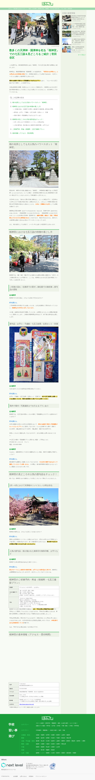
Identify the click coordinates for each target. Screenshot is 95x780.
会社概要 (15, 776)
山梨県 (58, 741)
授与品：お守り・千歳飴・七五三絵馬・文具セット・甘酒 (31, 112)
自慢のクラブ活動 (40, 725)
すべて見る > (82, 55)
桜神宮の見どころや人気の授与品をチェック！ (28, 119)
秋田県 (58, 735)
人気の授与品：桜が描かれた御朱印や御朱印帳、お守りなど (31, 125)
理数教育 (54, 723)
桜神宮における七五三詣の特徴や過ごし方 (26, 106)
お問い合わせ (23, 776)
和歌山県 (63, 744)
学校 (64, 730)
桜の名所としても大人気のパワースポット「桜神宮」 (30, 102)
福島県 (68, 735)
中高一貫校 (64, 725)
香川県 (42, 750)
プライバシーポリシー (41, 776)
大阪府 (47, 744)
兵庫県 (58, 744)
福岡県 (37, 753)
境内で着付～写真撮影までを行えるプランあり (27, 115)
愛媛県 (47, 750)
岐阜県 (78, 741)
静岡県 (68, 741)
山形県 (63, 735)
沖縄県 (74, 753)
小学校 (71, 725)
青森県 (42, 735)
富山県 (42, 741)
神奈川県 (69, 738)
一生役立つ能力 (53, 730)
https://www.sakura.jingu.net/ (26, 704)
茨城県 (37, 738)
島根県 (42, 747)
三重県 (83, 741)
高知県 (53, 750)
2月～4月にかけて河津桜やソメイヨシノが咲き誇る (29, 122)
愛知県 (73, 741)
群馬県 (47, 738)
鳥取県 (37, 747)
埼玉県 (53, 738)
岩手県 (47, 735)
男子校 (48, 725)
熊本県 (58, 753)
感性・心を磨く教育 (63, 723)
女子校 (53, 725)
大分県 (53, 753)
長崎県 (47, 753)
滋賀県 (37, 744)
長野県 (63, 741)
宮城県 (53, 735)
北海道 (37, 735)
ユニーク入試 (73, 723)
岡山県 (47, 747)
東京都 (63, 738)
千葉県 (58, 738)
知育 (60, 730)
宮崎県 (63, 753)
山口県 (58, 747)
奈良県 (53, 744)
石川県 (47, 741)
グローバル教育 (40, 723)
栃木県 (42, 738)
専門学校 (76, 725)
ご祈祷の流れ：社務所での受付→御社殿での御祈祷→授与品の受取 (33, 109)
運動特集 (45, 730)
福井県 (53, 741)
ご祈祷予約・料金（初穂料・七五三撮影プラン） (28, 129)
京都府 (42, 744)
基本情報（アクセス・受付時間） (23, 133)
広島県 (53, 747)
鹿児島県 (69, 753)
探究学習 (47, 723)
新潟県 (37, 741)
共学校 (58, 725)
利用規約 (31, 776)
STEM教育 (38, 730)
